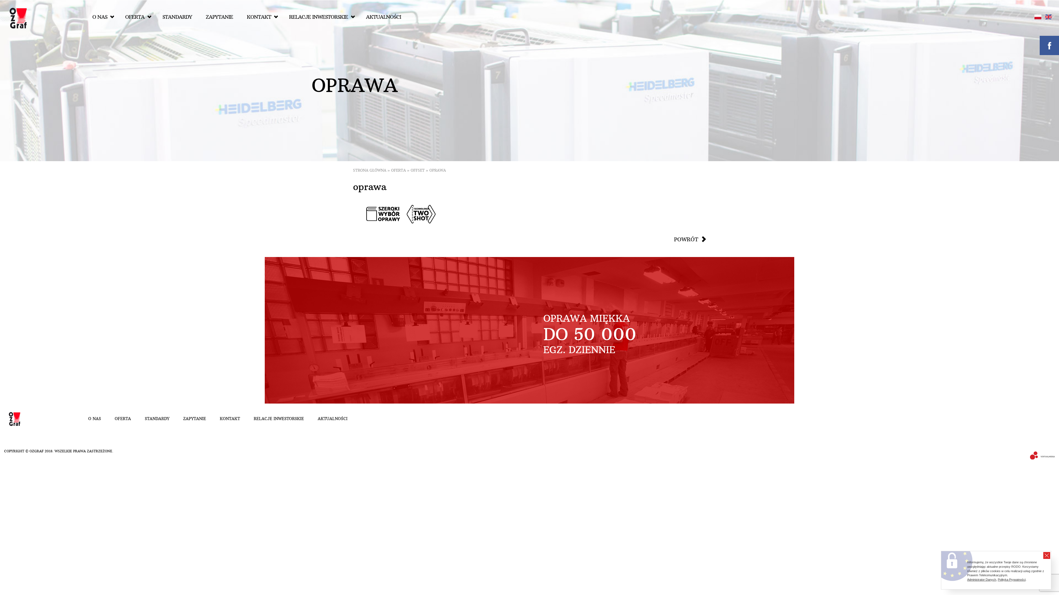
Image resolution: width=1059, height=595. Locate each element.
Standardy (177, 17)
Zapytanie (219, 17)
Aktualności (383, 17)
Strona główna (369, 170)
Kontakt (259, 17)
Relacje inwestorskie (318, 17)
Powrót (686, 239)
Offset (418, 170)
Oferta (135, 17)
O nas (99, 17)
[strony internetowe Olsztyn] (1040, 456)
